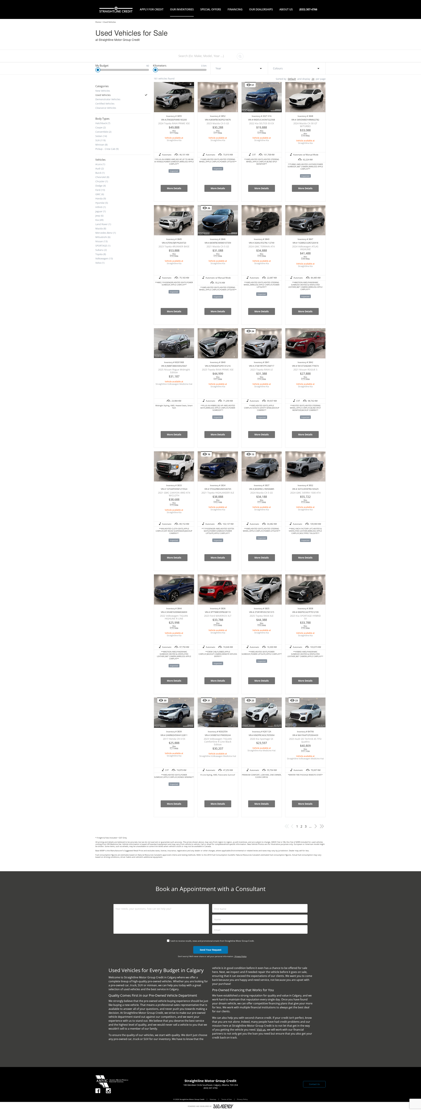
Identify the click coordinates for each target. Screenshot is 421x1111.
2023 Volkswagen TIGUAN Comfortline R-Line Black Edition (218, 741)
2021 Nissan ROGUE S (305, 369)
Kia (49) (99, 219)
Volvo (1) (99, 262)
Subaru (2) (101, 249)
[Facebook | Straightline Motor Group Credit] (97, 1090)
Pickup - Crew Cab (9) (107, 148)
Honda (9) (100, 198)
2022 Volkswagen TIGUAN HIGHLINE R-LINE (174, 617)
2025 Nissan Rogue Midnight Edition (174, 371)
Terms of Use (226, 1099)
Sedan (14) (101, 135)
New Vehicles (102, 90)
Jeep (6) (99, 215)
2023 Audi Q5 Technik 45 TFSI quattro (305, 740)
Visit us (261, 1029)
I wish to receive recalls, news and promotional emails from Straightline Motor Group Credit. (212, 940)
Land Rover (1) (103, 224)
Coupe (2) (100, 127)
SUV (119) (100, 140)
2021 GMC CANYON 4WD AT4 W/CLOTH (174, 494)
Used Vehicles (103, 94)
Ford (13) (100, 189)
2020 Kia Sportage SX (261, 738)
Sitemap (213, 1099)
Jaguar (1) (100, 211)
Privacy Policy (240, 956)
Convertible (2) (103, 131)
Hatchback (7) (102, 123)
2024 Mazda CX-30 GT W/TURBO (305, 125)
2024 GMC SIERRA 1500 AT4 (305, 492)
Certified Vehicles (104, 103)
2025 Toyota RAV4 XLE (261, 615)
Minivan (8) (101, 144)
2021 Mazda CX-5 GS (218, 246)
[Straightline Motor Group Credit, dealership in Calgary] (115, 9)
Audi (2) (99, 168)
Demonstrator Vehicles (107, 99)
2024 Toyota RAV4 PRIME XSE (174, 123)
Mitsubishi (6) (102, 236)
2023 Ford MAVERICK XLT (217, 615)
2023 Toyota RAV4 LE (261, 369)
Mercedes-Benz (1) (105, 232)
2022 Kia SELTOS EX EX (261, 123)
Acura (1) (100, 164)
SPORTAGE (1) (102, 245)
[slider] (97, 69)
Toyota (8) (100, 254)
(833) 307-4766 (308, 9)
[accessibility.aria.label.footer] (223, 1106)
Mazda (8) (100, 228)
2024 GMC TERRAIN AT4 (261, 246)
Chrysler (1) (101, 181)
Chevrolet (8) (102, 176)
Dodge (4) (100, 185)
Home (98, 22)
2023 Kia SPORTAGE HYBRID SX (305, 617)
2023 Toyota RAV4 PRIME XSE (218, 369)
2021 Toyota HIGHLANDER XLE (217, 492)
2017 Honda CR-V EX (174, 738)
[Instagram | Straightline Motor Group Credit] (108, 1090)
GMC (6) (99, 194)
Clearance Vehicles (105, 107)
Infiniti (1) (100, 206)
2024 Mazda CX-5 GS (261, 492)
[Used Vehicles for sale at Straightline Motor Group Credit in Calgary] (315, 828)
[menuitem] (151, 9)
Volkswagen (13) (104, 258)
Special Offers (210, 9)
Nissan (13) (101, 241)
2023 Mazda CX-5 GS (218, 123)
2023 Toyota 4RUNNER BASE (174, 246)
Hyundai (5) (101, 202)
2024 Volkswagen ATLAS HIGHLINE (305, 248)
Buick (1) (100, 172)
